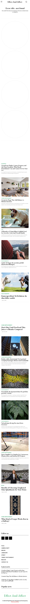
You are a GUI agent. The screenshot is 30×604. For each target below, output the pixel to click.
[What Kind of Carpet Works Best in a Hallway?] (15, 505)
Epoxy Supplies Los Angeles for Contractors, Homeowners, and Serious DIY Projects (14, 455)
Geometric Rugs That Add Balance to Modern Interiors (12, 200)
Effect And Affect (15, 602)
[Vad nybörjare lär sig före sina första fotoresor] (15, 410)
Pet (2, 229)
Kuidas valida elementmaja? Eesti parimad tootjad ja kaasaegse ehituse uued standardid (14, 359)
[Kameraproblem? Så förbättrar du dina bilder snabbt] (15, 282)
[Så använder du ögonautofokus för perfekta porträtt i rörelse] (15, 378)
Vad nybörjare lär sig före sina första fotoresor (12, 424)
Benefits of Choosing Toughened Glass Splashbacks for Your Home (13, 488)
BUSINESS (3, 163)
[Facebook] (2, 538)
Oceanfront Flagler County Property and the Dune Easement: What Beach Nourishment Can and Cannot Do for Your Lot (14, 168)
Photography (5, 293)
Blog (2, 485)
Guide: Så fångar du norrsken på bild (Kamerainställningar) (12, 263)
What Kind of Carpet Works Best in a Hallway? (14, 520)
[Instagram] (6, 538)
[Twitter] (10, 538)
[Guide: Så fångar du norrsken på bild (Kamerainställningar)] (15, 249)
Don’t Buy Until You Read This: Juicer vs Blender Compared (13, 328)
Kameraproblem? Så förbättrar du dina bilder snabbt (14, 297)
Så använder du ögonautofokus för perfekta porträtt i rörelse (14, 392)
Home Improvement (6, 198)
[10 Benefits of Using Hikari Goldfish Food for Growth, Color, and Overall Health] (15, 218)
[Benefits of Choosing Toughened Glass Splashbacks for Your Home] (15, 474)
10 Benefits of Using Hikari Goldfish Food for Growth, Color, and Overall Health (14, 232)
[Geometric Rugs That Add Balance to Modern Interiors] (15, 187)
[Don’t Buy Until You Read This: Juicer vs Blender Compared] (15, 313)
